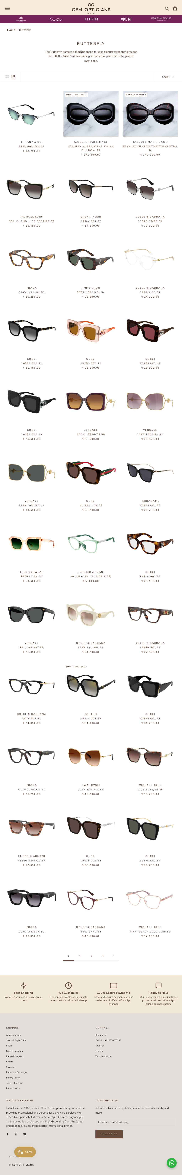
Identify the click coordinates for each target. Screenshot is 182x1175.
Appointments (13, 1035)
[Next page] (113, 957)
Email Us (100, 1045)
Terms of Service (14, 1083)
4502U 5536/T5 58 (91, 434)
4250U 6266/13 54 (32, 860)
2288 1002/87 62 (32, 505)
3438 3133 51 (150, 292)
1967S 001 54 (150, 860)
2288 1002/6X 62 (150, 434)
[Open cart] (175, 8)
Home (11, 30)
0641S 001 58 (91, 718)
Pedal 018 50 (31, 576)
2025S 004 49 (91, 363)
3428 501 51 (31, 718)
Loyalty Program (14, 1051)
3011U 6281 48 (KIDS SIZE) (90, 576)
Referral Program (14, 1056)
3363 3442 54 (91, 931)
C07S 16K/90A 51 (32, 931)
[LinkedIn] (24, 1134)
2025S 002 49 (150, 363)
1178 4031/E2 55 (150, 789)
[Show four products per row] (13, 76)
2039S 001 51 (150, 718)
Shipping (10, 1067)
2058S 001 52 (31, 363)
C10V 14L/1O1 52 (31, 292)
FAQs (9, 1045)
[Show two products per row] (7, 76)
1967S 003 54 (91, 860)
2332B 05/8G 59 (150, 221)
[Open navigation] (7, 8)
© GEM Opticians (21, 1164)
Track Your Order (103, 1056)
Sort (166, 76)
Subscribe (109, 1134)
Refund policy (13, 1088)
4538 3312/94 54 (91, 647)
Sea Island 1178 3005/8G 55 (32, 221)
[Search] (167, 8)
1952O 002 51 (150, 576)
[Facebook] (7, 1134)
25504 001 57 (91, 221)
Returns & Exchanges (16, 1072)
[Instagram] (16, 1134)
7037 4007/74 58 (91, 789)
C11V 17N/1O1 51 (31, 789)
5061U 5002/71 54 (91, 292)
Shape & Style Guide (16, 1040)
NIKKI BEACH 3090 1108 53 (150, 931)
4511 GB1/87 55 (32, 647)
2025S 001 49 (31, 434)
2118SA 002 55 (91, 505)
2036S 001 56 (150, 505)
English (15, 1156)
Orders (9, 1061)
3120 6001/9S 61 (32, 146)
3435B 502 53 (150, 647)
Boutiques (100, 1035)
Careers (99, 1051)
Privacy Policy (13, 1077)
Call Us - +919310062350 (108, 1040)
